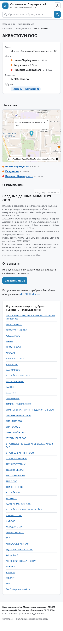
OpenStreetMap (48, 159)
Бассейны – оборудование (17, 28)
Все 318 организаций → (18, 589)
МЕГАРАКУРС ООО (15, 532)
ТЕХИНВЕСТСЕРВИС (15, 464)
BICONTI (10, 578)
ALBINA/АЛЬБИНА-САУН (18, 543)
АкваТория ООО (14, 324)
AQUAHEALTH (12, 555)
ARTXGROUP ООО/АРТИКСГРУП (21, 561)
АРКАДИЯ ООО (13, 347)
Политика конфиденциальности (32, 618)
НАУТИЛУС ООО (14, 515)
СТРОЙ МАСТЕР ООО (16, 458)
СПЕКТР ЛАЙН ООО (15, 432)
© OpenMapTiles (27, 159)
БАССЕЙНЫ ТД (13, 492)
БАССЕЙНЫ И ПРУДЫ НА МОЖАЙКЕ (24, 509)
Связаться (7, 618)
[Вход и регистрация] (57, 5)
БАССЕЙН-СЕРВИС (15, 381)
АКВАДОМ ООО (14, 526)
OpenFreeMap (14, 159)
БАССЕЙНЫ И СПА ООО (18, 375)
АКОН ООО (11, 498)
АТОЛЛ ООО (12, 364)
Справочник (8, 24)
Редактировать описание (47, 193)
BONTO (9, 583)
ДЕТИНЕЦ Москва (30, 294)
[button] (32, 134)
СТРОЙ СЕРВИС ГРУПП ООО (20, 452)
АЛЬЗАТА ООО (13, 335)
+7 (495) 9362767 (20, 79)
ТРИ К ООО (11, 481)
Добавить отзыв (15, 280)
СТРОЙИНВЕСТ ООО (16, 438)
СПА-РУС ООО (13, 426)
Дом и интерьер (26, 24)
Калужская (12, 171)
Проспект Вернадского (19, 176)
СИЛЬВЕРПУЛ (12, 398)
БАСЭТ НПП (11, 392)
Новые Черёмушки (17, 166)
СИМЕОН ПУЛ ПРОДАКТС (18, 404)
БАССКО (10, 387)
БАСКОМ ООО (13, 369)
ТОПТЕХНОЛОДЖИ (15, 475)
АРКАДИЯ (11, 352)
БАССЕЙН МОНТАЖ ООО (18, 504)
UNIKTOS (10, 521)
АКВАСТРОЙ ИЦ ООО (16, 330)
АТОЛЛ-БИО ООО (15, 358)
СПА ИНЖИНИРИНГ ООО (18, 415)
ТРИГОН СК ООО (14, 487)
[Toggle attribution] (57, 159)
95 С (8, 538)
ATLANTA (10, 572)
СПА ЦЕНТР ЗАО (14, 421)
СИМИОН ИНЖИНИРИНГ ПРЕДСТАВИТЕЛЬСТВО (30, 409)
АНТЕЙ (9, 341)
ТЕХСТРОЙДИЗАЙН (15, 469)
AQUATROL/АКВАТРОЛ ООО (19, 549)
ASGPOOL (10, 566)
